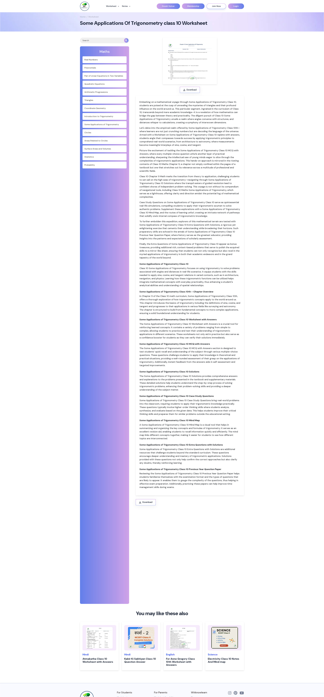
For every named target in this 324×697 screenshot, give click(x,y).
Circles (87, 132)
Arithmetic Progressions (96, 92)
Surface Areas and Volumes (97, 148)
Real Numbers (91, 59)
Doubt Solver (168, 6)
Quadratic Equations (94, 84)
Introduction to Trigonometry (98, 116)
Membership (193, 6)
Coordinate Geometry (95, 108)
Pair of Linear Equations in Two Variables (103, 76)
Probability (89, 165)
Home (83, 16)
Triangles (88, 100)
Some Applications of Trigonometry (101, 124)
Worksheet (111, 6)
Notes (125, 6)
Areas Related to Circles (96, 140)
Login (236, 6)
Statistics (89, 157)
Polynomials (90, 67)
